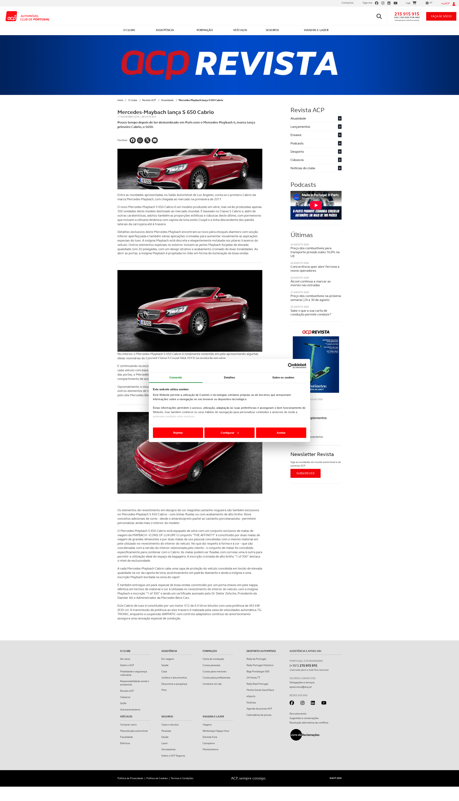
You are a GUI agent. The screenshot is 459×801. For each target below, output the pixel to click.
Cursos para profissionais (216, 677)
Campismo (209, 743)
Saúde (165, 665)
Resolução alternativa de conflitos (309, 722)
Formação (210, 651)
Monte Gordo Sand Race (260, 690)
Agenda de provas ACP (259, 708)
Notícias (251, 702)
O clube (132, 100)
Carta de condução (213, 659)
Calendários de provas (259, 714)
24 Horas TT (253, 677)
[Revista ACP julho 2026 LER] (316, 361)
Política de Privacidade (130, 778)
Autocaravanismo (130, 709)
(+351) (303, 665)
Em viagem (167, 659)
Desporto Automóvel (261, 651)
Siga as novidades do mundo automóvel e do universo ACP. (315, 463)
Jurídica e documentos (174, 677)
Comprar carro (128, 724)
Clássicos (315, 160)
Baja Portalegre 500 (258, 671)
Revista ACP (149, 100)
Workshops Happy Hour (216, 730)
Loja (408, 2)
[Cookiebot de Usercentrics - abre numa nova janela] (290, 365)
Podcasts (315, 143)
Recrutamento (298, 713)
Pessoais (166, 730)
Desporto (315, 151)
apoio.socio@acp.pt (301, 686)
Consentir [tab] (175, 377)
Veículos (126, 716)
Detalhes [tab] (229, 377)
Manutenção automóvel (134, 730)
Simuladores (168, 749)
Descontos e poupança (174, 683)
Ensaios (315, 135)
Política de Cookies (157, 778)
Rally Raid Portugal (257, 683)
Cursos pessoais (211, 665)
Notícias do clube (315, 168)
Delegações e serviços (302, 682)
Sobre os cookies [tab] (283, 377)
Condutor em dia (212, 683)
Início (120, 100)
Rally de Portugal (256, 659)
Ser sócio (125, 659)
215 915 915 (406, 14)
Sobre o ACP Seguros (173, 755)
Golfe (123, 703)
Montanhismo (210, 749)
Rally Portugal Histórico (260, 665)
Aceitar (281, 432)
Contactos (347, 2)
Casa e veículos (170, 724)
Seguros (167, 716)
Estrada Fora (210, 737)
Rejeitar (178, 432)
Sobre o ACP (127, 665)
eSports (251, 696)
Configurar (227, 432)
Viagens (207, 724)
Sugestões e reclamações (304, 718)
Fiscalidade (126, 737)
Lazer (164, 743)
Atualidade (167, 100)
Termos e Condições (182, 778)
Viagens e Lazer (213, 716)
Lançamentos (315, 127)
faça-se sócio (441, 16)
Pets (164, 690)
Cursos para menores (214, 671)
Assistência (169, 651)
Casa (164, 671)
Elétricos (125, 743)
